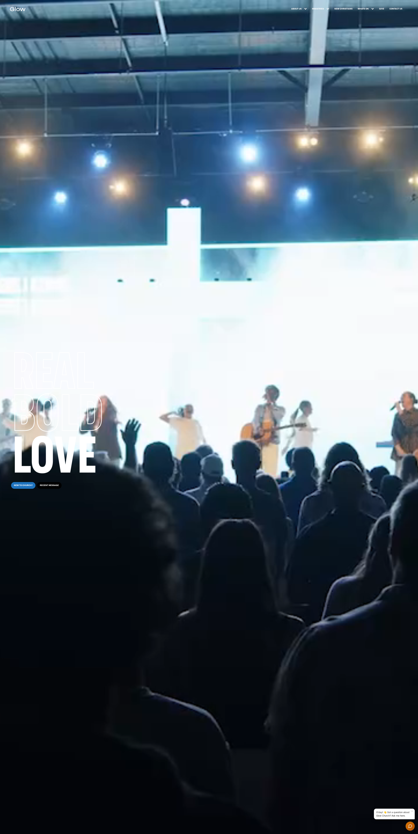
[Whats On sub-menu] (373, 9)
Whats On (363, 9)
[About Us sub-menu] (306, 9)
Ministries (318, 9)
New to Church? (23, 485)
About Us (296, 9)
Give (381, 9)
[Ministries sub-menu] (328, 9)
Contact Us (395, 9)
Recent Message (49, 485)
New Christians (343, 9)
